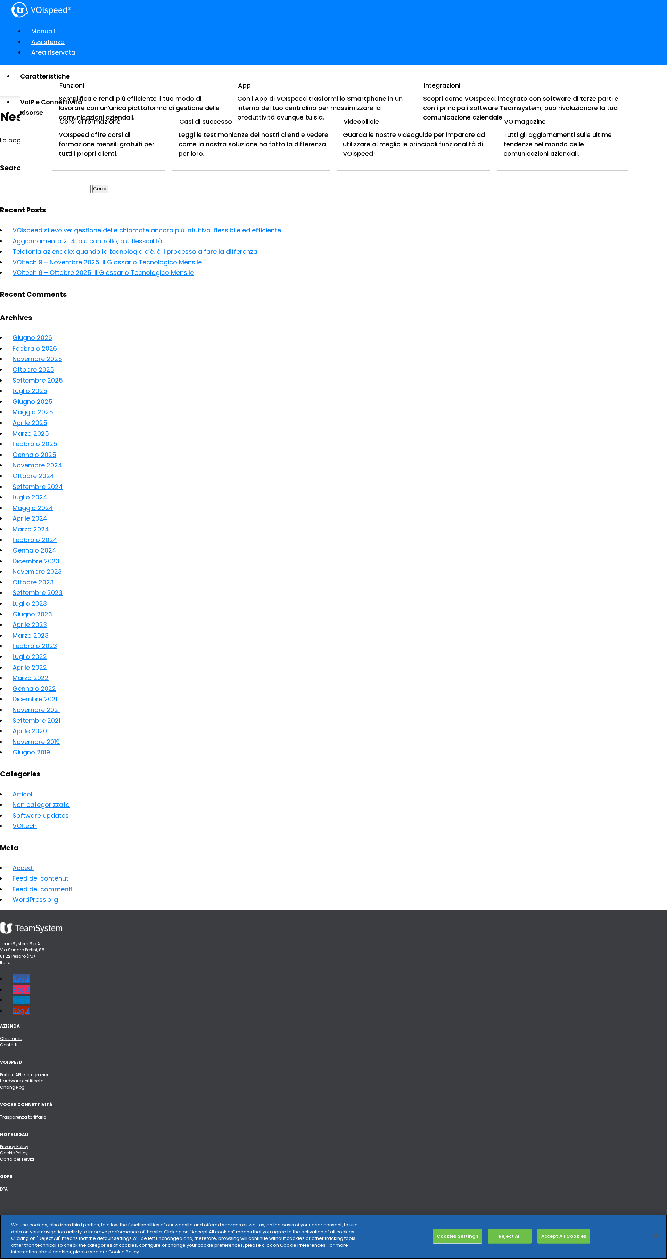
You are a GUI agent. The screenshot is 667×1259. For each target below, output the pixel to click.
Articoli (23, 794)
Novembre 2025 (37, 358)
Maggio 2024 (33, 508)
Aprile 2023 (30, 624)
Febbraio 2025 (35, 444)
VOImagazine (525, 121)
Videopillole (361, 121)
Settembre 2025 (38, 380)
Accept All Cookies (563, 1236)
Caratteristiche (45, 76)
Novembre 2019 (36, 741)
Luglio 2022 (30, 656)
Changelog (12, 1087)
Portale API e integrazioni (25, 1075)
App (244, 85)
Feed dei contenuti (41, 878)
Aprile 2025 (30, 422)
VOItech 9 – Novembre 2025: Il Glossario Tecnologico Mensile (107, 262)
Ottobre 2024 (33, 476)
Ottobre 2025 (33, 369)
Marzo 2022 (31, 677)
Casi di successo (205, 121)
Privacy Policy (14, 1147)
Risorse (31, 112)
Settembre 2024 (38, 486)
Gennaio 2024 (34, 550)
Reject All (510, 1236)
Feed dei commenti (42, 889)
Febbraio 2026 (35, 348)
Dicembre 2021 (35, 699)
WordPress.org (35, 899)
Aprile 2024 (30, 518)
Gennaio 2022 (34, 688)
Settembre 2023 (38, 592)
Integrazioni (442, 85)
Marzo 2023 (31, 635)
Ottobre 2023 (33, 582)
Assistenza (48, 42)
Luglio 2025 (30, 390)
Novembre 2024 (37, 465)
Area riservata (53, 52)
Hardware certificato (21, 1081)
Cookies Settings (457, 1236)
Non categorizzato (41, 804)
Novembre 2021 (36, 709)
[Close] (656, 1235)
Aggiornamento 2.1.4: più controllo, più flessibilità (87, 241)
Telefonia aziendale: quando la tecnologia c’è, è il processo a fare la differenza (135, 251)
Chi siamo (11, 1038)
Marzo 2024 (31, 529)
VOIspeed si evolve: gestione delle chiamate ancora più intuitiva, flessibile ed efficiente (147, 230)
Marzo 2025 (31, 433)
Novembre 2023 (37, 571)
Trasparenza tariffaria (23, 1117)
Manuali (43, 31)
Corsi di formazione (90, 121)
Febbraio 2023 (35, 645)
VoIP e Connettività (51, 102)
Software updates (41, 815)
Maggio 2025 (33, 412)
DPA (4, 1189)
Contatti (8, 1045)
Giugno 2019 (31, 752)
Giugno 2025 (32, 401)
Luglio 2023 (30, 603)
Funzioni (71, 85)
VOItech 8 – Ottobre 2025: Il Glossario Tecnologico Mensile (103, 272)
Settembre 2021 (36, 720)
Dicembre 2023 (36, 561)
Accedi (23, 868)
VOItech (25, 825)
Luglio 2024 (30, 497)
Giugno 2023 (32, 614)
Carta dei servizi (17, 1159)
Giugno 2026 (32, 337)
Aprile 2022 (30, 667)
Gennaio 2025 (34, 454)
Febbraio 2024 (35, 540)
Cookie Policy (14, 1153)
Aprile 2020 (30, 731)
